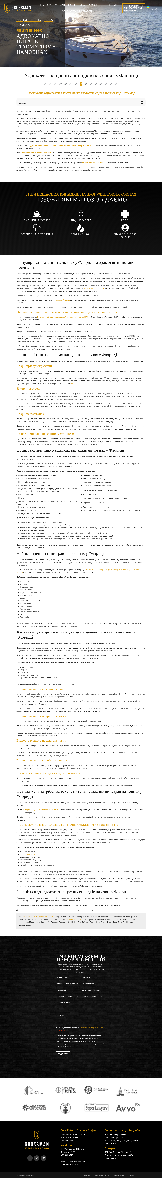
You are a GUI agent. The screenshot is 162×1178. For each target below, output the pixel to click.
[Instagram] (36, 1158)
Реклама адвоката (118, 1175)
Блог (113, 5)
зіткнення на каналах (76, 919)
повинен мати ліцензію (94, 288)
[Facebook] (30, 1158)
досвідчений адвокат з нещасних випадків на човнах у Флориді (60, 145)
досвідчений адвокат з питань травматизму (41, 810)
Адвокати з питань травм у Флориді (36, 153)
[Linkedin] (43, 1158)
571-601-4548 (111, 1143)
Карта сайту (87, 1175)
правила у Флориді (61, 300)
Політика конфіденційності (101, 1175)
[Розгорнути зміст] (142, 102)
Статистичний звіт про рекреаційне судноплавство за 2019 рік (64, 317)
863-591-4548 (67, 1155)
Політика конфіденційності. (91, 1028)
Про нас (44, 5)
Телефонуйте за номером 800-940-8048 (134, 8)
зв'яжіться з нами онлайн (93, 163)
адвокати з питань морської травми (38, 916)
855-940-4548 (80, 1161)
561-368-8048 (67, 1140)
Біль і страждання (27, 854)
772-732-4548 (111, 1158)
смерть (74, 383)
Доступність (130, 1175)
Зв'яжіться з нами (77, 11)
